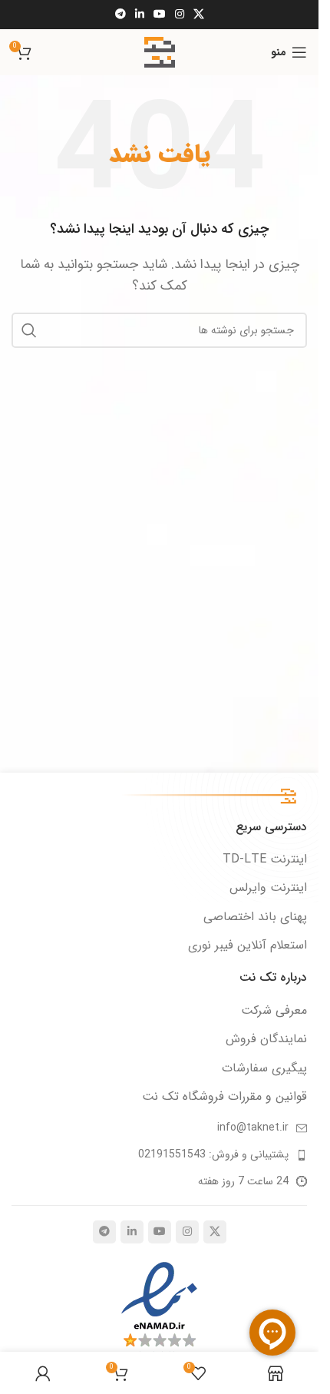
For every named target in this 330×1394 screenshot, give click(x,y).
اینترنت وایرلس (268, 887)
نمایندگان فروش (266, 1039)
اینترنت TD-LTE (265, 859)
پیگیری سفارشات (264, 1068)
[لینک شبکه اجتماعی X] (199, 14)
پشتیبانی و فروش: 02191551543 (213, 1154)
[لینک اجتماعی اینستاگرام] (179, 14)
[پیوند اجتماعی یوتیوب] (159, 14)
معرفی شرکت (274, 1010)
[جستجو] (29, 330)
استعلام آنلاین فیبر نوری (247, 945)
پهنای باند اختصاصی (255, 917)
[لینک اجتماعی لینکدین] (139, 14)
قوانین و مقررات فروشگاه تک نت (224, 1096)
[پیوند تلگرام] (120, 14)
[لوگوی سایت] (159, 51)
